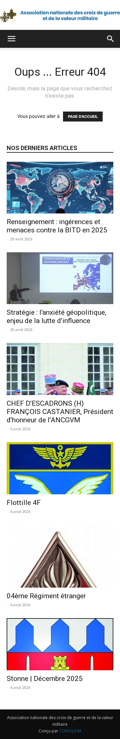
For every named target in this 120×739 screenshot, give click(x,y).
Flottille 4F (24, 503)
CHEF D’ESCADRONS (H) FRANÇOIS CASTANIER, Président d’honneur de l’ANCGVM (60, 411)
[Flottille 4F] (60, 468)
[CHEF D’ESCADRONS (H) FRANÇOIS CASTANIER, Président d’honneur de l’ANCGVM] (60, 369)
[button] (11, 39)
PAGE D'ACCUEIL (83, 116)
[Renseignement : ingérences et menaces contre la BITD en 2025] (60, 187)
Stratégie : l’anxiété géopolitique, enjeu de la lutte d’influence (56, 316)
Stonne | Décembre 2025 (45, 679)
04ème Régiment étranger (46, 596)
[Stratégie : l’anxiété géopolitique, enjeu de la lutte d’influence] (60, 278)
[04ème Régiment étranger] (60, 556)
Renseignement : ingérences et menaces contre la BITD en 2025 (57, 226)
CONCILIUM (70, 731)
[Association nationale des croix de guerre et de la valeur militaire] (60, 15)
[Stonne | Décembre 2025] (60, 644)
